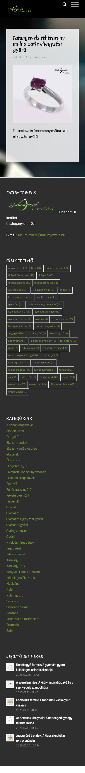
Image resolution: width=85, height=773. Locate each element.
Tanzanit (12, 613)
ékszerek (12, 454)
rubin (13, 348)
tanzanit (65, 369)
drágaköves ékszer (21, 275)
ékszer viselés (17, 391)
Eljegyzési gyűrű (43, 290)
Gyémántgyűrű (19, 311)
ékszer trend (38, 384)
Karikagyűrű (37, 333)
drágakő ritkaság (46, 282)
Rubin (10, 589)
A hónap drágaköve (19, 425)
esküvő (65, 290)
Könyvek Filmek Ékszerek (23, 572)
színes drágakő (19, 369)
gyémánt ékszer (19, 319)
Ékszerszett (14, 460)
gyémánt (16, 304)
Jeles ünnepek (16, 554)
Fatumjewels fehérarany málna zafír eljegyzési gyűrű (39, 44)
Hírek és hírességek (20, 542)
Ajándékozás (15, 431)
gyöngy (41, 319)
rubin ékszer (30, 348)
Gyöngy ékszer (16, 530)
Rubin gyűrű (15, 595)
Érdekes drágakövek (20, 478)
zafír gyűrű (28, 377)
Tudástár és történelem (22, 619)
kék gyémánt (17, 341)
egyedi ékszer (18, 290)
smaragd (51, 355)
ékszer (68, 377)
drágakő (45, 275)
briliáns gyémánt (57, 268)
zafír (12, 377)
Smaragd (12, 601)
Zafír (9, 630)
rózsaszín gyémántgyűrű (23, 355)
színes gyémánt (44, 369)
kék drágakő (59, 333)
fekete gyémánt (47, 297)
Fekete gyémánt (17, 495)
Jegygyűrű (16, 333)
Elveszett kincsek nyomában (26, 472)
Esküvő (11, 483)
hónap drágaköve (48, 326)
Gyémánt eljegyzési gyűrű (44, 304)
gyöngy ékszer (62, 319)
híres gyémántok (20, 326)
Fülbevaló (13, 501)
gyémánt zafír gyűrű (47, 311)
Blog (36, 268)
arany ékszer (17, 268)
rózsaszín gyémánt (55, 348)
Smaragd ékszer (17, 607)
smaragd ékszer (43, 362)
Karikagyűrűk (15, 566)
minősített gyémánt (43, 341)
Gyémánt (12, 513)
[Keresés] (62, 4)
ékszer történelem (62, 384)
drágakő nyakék (19, 282)
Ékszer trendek (16, 442)
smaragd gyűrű (18, 362)
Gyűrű (10, 536)
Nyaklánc (13, 583)
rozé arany (68, 341)
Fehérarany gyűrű (20, 297)
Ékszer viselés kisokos (21, 448)
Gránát (11, 507)
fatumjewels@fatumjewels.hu (41, 235)
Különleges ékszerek (20, 577)
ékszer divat (16, 384)
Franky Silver (39, 57)
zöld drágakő (49, 377)
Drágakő (12, 436)
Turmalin (12, 624)
